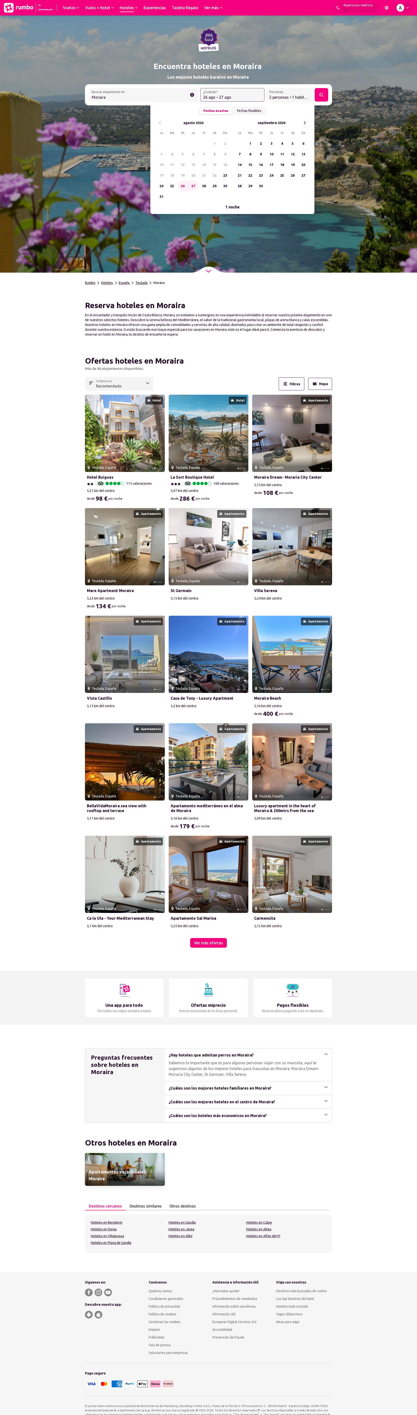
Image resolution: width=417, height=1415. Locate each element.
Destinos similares (146, 1206)
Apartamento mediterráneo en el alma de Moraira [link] (207, 808)
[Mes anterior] (160, 123)
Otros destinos (182, 1206)
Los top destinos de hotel (295, 1299)
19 (183, 175)
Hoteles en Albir (180, 1236)
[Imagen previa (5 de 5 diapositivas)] (90, 433)
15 (214, 165)
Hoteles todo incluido (292, 1306)
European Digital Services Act (234, 1322)
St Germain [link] (181, 590)
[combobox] (143, 95)
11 (172, 165)
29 (214, 186)
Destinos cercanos (105, 1206)
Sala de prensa (160, 1345)
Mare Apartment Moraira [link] (110, 590)
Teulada (141, 283)
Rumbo (90, 283)
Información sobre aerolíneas (234, 1306)
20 (193, 175)
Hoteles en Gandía (182, 1222)
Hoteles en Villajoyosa (107, 1236)
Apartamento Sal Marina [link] (193, 918)
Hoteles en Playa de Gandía (111, 1243)
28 (204, 186)
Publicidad (156, 1337)
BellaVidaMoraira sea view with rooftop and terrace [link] (116, 808)
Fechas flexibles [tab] (249, 111)
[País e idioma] (386, 8)
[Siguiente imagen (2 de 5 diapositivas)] (159, 433)
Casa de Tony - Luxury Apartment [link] (202, 698)
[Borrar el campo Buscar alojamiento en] (192, 95)
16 (225, 165)
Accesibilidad (222, 1330)
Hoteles (107, 283)
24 (161, 186)
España (124, 283)
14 (204, 165)
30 (225, 186)
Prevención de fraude (228, 1337)
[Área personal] (404, 8)
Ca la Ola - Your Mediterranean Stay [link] (120, 918)
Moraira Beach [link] (267, 698)
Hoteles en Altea (258, 1229)
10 (161, 165)
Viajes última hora (289, 1314)
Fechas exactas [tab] (215, 111)
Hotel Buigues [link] (100, 477)
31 (161, 197)
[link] (125, 1169)
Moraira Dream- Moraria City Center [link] (288, 477)
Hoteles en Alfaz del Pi (263, 1236)
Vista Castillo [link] (99, 698)
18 (172, 175)
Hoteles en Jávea (181, 1229)
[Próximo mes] (305, 123)
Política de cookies (162, 1314)
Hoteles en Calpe (259, 1222)
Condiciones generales (166, 1299)
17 (161, 175)
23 (225, 175)
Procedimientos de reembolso (234, 1299)
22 (214, 175)
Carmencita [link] (264, 918)
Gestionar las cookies (165, 1322)
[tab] (105, 1206)
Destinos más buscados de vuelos (301, 1291)
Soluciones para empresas (168, 1353)
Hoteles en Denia (104, 1229)
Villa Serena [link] (265, 590)
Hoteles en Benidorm (106, 1222)
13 (193, 165)
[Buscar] (321, 95)
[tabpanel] (208, 1233)
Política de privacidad (164, 1306)
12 (183, 165)
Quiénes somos (160, 1291)
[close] (91, 362)
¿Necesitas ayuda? (226, 1291)
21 (204, 175)
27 (193, 186)
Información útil (224, 1314)
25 (172, 186)
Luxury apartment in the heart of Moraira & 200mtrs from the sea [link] (285, 808)
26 (183, 186)
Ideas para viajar (288, 1322)
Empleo (154, 1330)
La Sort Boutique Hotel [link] (192, 477)
